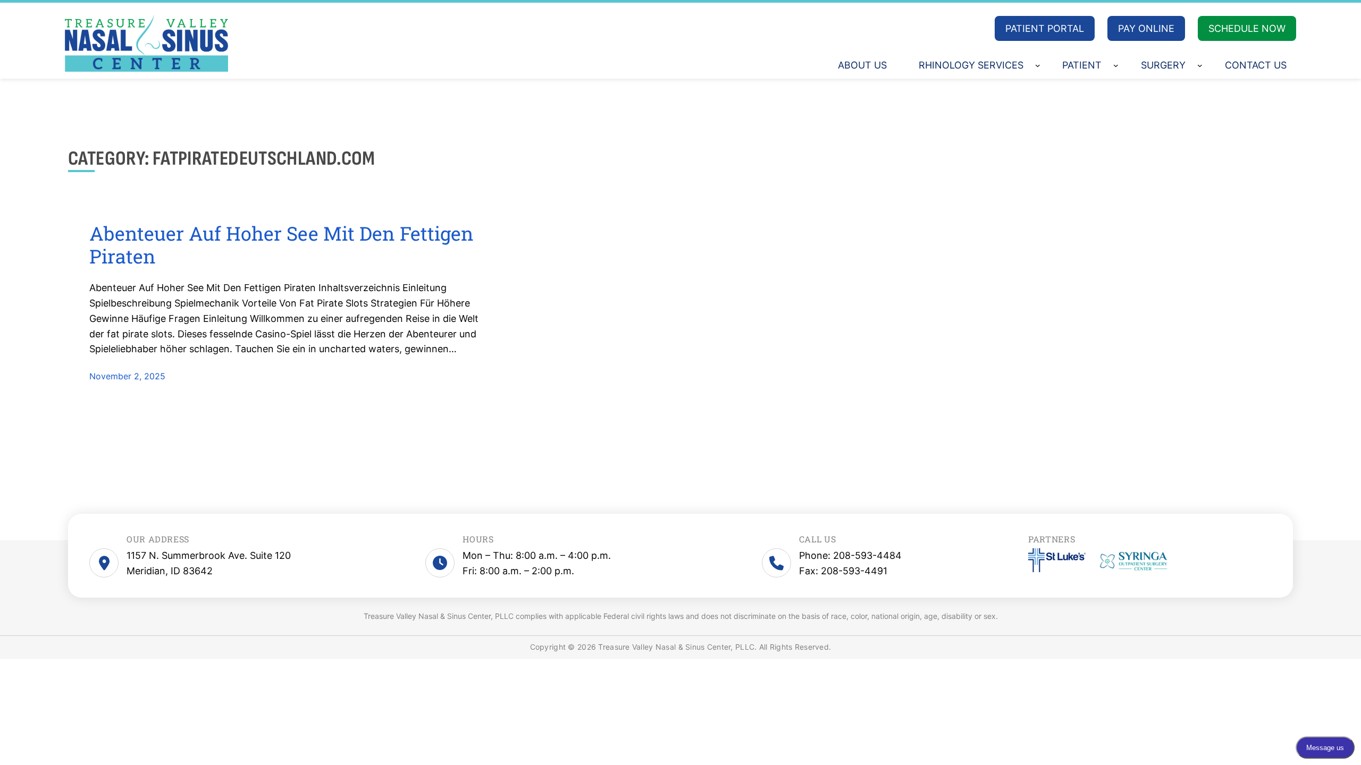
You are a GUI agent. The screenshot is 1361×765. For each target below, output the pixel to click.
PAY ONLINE (1146, 28)
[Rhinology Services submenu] (1037, 65)
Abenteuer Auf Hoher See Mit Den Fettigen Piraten (281, 245)
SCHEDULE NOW (1247, 28)
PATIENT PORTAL (1044, 28)
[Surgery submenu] (1200, 65)
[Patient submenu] (1116, 65)
